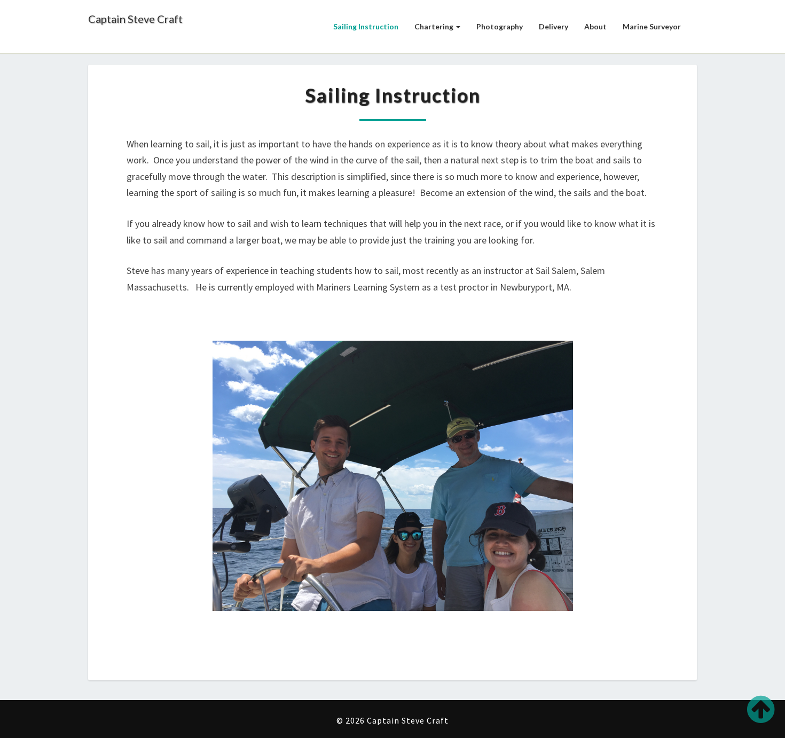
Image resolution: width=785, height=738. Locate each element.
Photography (499, 26)
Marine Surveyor (652, 26)
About (595, 26)
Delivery (553, 26)
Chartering (434, 26)
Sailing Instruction (365, 26)
